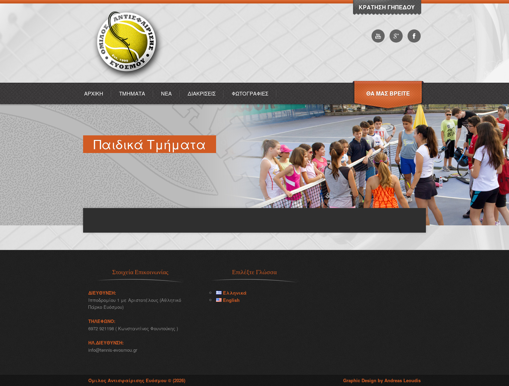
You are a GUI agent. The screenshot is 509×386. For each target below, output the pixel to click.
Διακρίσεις (202, 93)
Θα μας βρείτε (388, 93)
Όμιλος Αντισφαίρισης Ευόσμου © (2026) (136, 380)
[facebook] (414, 36)
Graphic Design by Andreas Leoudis (382, 380)
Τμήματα (132, 93)
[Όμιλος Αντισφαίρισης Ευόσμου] (128, 81)
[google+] (396, 36)
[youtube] (378, 36)
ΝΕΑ (166, 93)
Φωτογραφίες (250, 93)
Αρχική (93, 93)
